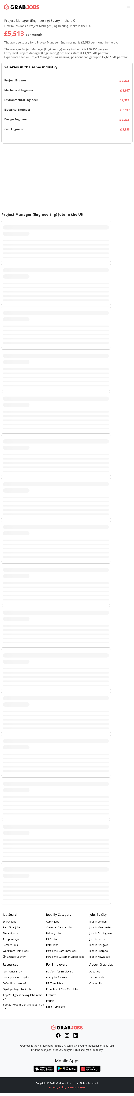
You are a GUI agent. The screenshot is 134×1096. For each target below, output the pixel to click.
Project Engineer (16, 80)
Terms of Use (76, 1087)
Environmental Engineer (21, 100)
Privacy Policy (57, 1087)
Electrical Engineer (17, 110)
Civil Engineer (14, 129)
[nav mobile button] (128, 7)
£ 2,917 (125, 90)
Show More (67, 137)
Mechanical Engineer (18, 90)
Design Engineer (15, 119)
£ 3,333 (124, 81)
